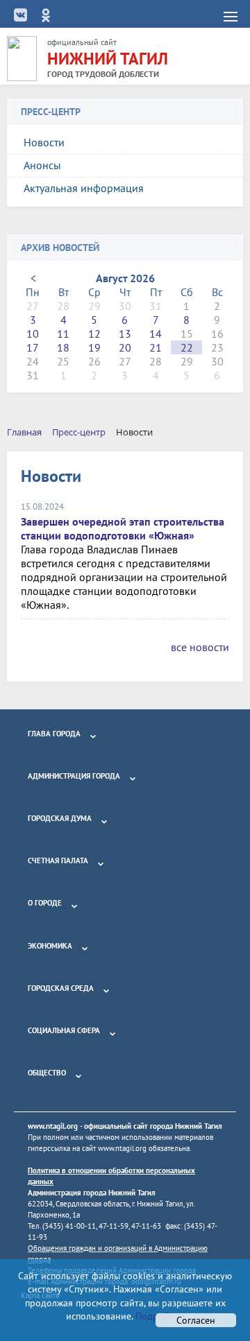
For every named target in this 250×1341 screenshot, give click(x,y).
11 (63, 333)
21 (155, 347)
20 (125, 347)
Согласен (195, 1320)
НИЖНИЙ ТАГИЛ (107, 58)
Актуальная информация (84, 188)
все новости (200, 647)
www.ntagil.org (53, 1126)
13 (125, 333)
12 (94, 333)
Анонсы (42, 165)
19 (94, 347)
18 (63, 347)
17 (32, 347)
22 (187, 347)
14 (155, 333)
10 (32, 333)
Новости (44, 142)
